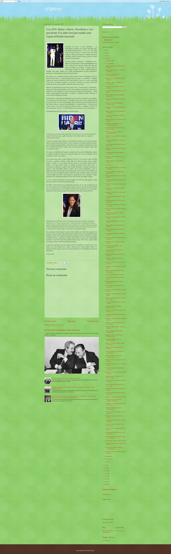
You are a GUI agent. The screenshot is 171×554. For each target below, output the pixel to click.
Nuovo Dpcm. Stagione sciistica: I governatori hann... (113, 132)
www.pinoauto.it (106, 494)
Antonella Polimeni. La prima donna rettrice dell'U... (114, 352)
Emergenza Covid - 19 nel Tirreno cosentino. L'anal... (113, 335)
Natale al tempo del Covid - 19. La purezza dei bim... (115, 364)
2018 (105, 468)
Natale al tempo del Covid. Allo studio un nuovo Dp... (115, 298)
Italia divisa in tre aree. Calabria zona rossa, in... (114, 416)
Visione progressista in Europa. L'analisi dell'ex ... (115, 197)
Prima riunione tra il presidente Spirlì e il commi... (115, 66)
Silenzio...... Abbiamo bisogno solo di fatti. (115, 397)
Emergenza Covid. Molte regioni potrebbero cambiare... (113, 124)
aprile (107, 462)
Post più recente (50, 321)
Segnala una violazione (109, 489)
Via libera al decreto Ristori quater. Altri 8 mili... (115, 91)
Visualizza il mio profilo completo (110, 42)
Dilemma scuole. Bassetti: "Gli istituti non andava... (115, 149)
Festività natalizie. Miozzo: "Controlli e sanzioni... (115, 234)
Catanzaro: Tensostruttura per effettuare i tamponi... (115, 140)
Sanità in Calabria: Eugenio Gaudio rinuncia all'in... (114, 331)
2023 (105, 50)
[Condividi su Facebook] (66, 263)
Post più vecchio (93, 321)
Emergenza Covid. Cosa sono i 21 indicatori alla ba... (113, 408)
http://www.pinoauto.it (108, 522)
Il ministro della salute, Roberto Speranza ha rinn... (115, 209)
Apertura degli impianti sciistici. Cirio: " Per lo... (115, 221)
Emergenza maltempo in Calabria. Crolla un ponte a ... (115, 238)
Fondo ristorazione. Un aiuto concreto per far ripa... (115, 360)
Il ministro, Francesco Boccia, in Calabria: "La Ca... (115, 217)
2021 (105, 56)
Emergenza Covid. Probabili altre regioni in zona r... (115, 290)
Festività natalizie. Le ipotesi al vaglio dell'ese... (114, 242)
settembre (108, 459)
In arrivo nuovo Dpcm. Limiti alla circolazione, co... (113, 448)
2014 (105, 479)
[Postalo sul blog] (63, 263)
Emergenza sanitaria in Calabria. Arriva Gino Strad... (115, 323)
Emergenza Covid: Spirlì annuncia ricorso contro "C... (115, 404)
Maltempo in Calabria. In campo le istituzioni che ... (114, 250)
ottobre (108, 456)
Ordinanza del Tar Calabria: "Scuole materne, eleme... (114, 213)
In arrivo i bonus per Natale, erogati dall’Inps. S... (114, 282)
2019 (105, 465)
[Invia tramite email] (61, 263)
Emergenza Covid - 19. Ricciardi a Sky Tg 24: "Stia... (115, 372)
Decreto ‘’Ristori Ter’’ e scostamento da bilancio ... (115, 263)
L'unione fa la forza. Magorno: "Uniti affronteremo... (114, 424)
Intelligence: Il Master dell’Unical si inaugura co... (114, 258)
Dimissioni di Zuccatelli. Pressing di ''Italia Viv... (114, 348)
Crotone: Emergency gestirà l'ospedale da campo (115, 184)
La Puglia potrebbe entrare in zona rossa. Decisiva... (115, 315)
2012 (105, 484)
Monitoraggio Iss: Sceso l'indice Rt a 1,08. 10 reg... (115, 120)
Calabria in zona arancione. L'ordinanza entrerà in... (115, 116)
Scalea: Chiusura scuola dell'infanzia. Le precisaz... (115, 429)
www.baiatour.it (106, 540)
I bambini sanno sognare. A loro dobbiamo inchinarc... (113, 400)
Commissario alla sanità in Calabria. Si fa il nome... (115, 180)
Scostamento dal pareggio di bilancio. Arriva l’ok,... (114, 153)
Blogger (92, 550)
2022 (105, 53)
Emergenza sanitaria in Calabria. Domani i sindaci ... (115, 319)
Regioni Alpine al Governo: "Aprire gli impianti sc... (115, 70)
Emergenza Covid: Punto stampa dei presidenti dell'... (114, 103)
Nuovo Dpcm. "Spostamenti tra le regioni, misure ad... (115, 205)
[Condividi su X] (65, 263)
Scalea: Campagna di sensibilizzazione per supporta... (115, 452)
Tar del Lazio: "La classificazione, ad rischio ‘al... (114, 286)
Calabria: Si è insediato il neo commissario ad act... (112, 74)
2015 (105, 476)
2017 (105, 471)
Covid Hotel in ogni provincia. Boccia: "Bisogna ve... (115, 368)
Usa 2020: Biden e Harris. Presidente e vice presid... (114, 385)
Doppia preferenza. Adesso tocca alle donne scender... (114, 376)
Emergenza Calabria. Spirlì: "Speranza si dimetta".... (115, 327)
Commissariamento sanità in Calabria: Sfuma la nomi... (114, 128)
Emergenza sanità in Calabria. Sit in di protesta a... (114, 157)
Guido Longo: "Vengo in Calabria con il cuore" (115, 99)
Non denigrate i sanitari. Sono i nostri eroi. (115, 440)
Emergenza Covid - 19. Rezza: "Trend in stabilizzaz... (115, 420)
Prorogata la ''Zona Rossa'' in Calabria (114, 274)
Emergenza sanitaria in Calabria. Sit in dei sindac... (115, 294)
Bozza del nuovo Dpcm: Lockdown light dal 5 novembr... (115, 437)
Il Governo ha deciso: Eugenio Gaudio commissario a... (114, 343)
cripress (53, 8)
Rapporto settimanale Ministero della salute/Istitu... (114, 271)
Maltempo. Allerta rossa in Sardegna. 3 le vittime (115, 107)
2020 (105, 58)
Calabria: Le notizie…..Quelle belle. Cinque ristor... (114, 83)
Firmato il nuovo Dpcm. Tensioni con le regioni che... (115, 433)
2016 (105, 473)
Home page (72, 321)
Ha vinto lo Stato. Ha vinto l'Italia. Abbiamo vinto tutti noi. (62, 330)
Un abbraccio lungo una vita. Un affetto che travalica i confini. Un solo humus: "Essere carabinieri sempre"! (73, 388)
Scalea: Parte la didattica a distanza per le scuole (115, 389)
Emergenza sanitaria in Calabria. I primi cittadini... (115, 302)
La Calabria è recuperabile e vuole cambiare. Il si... (113, 246)
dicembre (108, 61)
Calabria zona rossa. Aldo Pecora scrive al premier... (115, 412)
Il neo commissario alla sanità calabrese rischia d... (115, 393)
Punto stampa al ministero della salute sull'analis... (114, 188)
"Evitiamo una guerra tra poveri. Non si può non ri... (115, 201)
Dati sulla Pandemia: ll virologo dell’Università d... (113, 339)
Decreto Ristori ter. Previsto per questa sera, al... (114, 278)
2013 (105, 482)
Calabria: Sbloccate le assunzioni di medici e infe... (114, 161)
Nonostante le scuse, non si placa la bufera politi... (115, 267)
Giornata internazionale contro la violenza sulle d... (115, 176)
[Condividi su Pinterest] (68, 263)
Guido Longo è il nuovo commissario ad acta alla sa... (115, 111)
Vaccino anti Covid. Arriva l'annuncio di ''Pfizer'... (115, 311)
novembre (108, 63)
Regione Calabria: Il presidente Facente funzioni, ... (115, 79)
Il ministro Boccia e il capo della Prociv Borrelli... (115, 225)
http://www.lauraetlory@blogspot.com (107, 531)
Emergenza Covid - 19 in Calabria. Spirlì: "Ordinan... (115, 193)
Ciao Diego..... (108, 165)
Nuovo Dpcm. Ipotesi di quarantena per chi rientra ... (115, 145)
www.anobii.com (120, 530)
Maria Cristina (108, 40)
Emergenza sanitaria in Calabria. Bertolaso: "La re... (113, 306)
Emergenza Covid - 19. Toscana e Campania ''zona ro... (113, 356)
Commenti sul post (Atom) (56, 325)
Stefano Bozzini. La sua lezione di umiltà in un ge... (115, 381)
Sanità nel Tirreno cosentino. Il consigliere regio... (115, 136)
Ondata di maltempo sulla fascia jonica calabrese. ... (115, 254)
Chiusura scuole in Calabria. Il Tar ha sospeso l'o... (114, 230)
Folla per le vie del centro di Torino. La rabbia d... (115, 87)
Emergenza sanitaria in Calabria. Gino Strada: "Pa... (114, 172)
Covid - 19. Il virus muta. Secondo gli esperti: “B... (114, 95)
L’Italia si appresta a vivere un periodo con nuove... (115, 444)
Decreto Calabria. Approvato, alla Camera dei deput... (115, 168)
